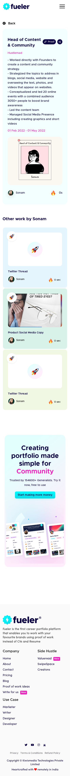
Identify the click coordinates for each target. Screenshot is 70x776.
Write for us (14, 692)
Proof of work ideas (16, 686)
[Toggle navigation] (62, 6)
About (7, 664)
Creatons (44, 669)
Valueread (48, 658)
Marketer (9, 707)
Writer (7, 712)
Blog (6, 681)
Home (7, 658)
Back (10, 23)
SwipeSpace (46, 664)
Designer (9, 718)
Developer (10, 724)
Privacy (14, 753)
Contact (8, 669)
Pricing (7, 675)
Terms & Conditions (31, 753)
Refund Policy (52, 753)
